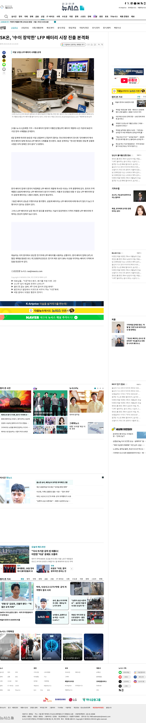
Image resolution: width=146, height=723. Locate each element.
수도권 (64, 16)
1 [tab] (95, 388)
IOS (97, 690)
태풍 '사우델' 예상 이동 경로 (77, 427)
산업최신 (14, 27)
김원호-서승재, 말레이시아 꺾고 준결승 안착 (15, 423)
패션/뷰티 (50, 27)
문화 (76, 16)
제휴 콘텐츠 (124, 16)
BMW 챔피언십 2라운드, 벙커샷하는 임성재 (15, 419)
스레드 (126, 686)
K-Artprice (122, 7)
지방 (71, 16)
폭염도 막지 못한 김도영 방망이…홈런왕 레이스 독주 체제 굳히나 (78, 617)
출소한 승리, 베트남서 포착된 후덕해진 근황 (51, 482)
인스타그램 (141, 681)
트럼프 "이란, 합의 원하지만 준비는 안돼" (58, 571)
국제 (26, 16)
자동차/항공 (84, 27)
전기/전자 (96, 27)
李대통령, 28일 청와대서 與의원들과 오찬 (25, 571)
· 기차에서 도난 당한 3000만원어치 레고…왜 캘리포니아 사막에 (129, 453)
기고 (45, 677)
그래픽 (67, 677)
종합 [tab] (144, 96)
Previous (1, 568)
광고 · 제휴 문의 (13, 707)
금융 (37, 16)
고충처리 (52, 707)
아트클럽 (36, 677)
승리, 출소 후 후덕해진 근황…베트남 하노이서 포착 (60, 603)
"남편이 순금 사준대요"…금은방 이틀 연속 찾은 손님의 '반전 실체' (78, 603)
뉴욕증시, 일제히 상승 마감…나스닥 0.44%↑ (60, 617)
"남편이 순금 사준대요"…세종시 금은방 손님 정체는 (54, 501)
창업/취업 (72, 27)
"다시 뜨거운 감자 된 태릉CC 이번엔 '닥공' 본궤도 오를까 (45, 552)
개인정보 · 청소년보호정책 (82, 707)
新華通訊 (99, 677)
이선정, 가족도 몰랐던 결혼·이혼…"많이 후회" (53, 491)
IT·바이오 (50, 16)
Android (98, 686)
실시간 (14, 16)
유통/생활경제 (37, 27)
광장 (101, 16)
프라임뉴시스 (132, 7)
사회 (58, 16)
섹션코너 (36, 686)
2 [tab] (97, 388)
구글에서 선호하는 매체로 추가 (74, 44)
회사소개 (2, 707)
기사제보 (60, 707)
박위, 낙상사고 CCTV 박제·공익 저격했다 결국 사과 (51, 588)
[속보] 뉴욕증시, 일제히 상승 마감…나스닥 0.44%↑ (20, 22)
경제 (31, 16)
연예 (89, 16)
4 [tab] (103, 388)
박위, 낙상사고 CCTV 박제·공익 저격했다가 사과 (53, 496)
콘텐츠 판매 (33, 707)
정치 (20, 16)
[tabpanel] (86, 404)
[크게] (102, 44)
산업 (42, 16)
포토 (106, 16)
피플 (114, 319)
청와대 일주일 (74, 415)
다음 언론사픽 (141, 672)
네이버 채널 (126, 672)
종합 (22, 579)
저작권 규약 (43, 707)
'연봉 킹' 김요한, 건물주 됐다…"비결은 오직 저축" (16, 605)
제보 (133, 16)
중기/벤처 (107, 27)
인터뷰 (35, 681)
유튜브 (126, 677)
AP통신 (98, 672)
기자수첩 (116, 188)
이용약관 (68, 707)
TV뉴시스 (114, 16)
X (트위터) (126, 681)
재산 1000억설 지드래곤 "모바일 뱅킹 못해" (52, 487)
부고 (41, 690)
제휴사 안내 (24, 707)
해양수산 (117, 27)
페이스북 (141, 677)
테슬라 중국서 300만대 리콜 (10, 620)
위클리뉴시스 (142, 7)
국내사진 (67, 672)
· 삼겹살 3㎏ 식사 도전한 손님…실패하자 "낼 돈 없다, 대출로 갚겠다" (129, 441)
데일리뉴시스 (47, 686)
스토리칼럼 (47, 672)
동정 (48, 690)
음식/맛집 (61, 27)
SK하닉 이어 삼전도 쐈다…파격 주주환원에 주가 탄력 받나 (16, 613)
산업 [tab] (138, 96)
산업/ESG (25, 27)
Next (71, 568)
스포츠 (83, 16)
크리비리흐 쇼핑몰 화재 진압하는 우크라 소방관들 (16, 427)
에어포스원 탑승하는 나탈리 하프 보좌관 (14, 431)
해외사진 (77, 672)
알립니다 (109, 707)
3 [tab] (100, 388)
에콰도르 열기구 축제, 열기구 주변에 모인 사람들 (16, 415)
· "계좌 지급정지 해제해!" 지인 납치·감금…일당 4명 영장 (129, 445)
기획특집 (46, 681)
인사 (35, 690)
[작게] (98, 44)
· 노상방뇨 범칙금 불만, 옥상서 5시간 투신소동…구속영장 (129, 449)
